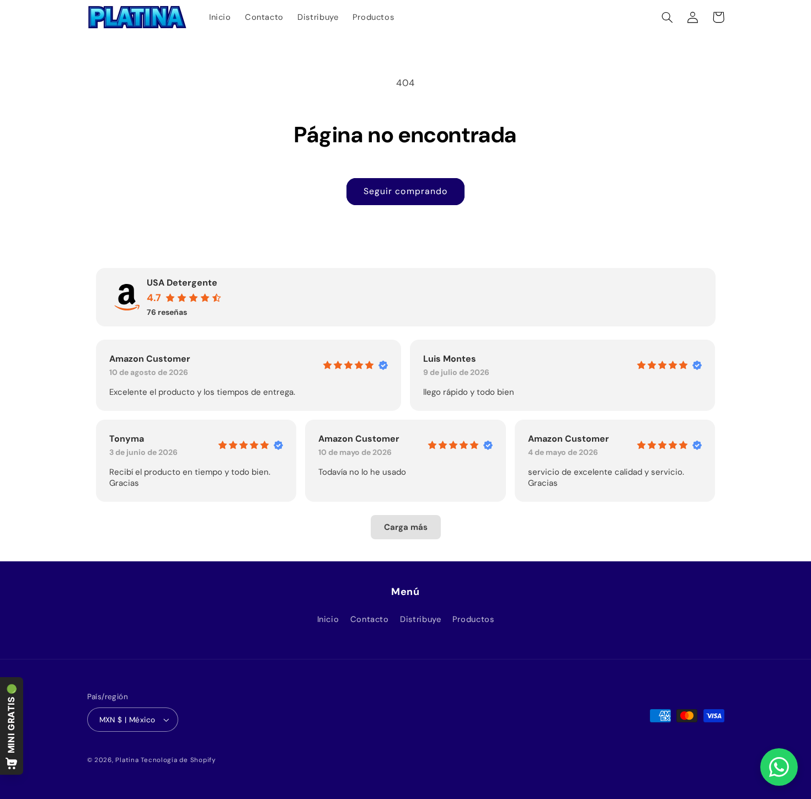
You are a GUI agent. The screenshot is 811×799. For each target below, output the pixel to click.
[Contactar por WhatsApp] (779, 767)
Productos (473, 619)
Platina (126, 760)
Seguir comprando (405, 191)
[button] (667, 17)
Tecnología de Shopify (178, 760)
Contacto (369, 619)
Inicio (328, 619)
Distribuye (420, 619)
